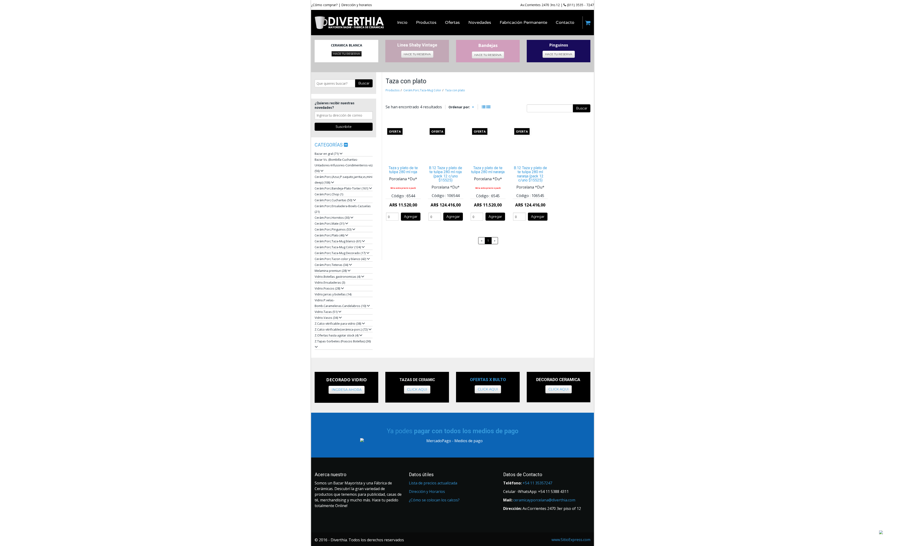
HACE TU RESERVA (346, 53)
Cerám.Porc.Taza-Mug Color (422, 90)
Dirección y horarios (356, 5)
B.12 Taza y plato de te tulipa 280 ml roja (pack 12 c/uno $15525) (445, 174)
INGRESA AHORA (347, 390)
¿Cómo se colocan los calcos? (434, 500)
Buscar (364, 83)
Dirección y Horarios (427, 491)
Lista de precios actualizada (433, 483)
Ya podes (452, 431)
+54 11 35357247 (537, 483)
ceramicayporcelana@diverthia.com (544, 500)
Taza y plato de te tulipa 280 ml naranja (488, 170)
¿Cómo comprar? (324, 5)
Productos (392, 90)
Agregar (410, 216)
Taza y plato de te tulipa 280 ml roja (403, 170)
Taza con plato (455, 90)
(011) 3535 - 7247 (580, 5)
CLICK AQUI (417, 389)
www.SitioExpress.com (570, 539)
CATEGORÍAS (329, 145)
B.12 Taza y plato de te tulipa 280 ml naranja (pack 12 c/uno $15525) (530, 174)
